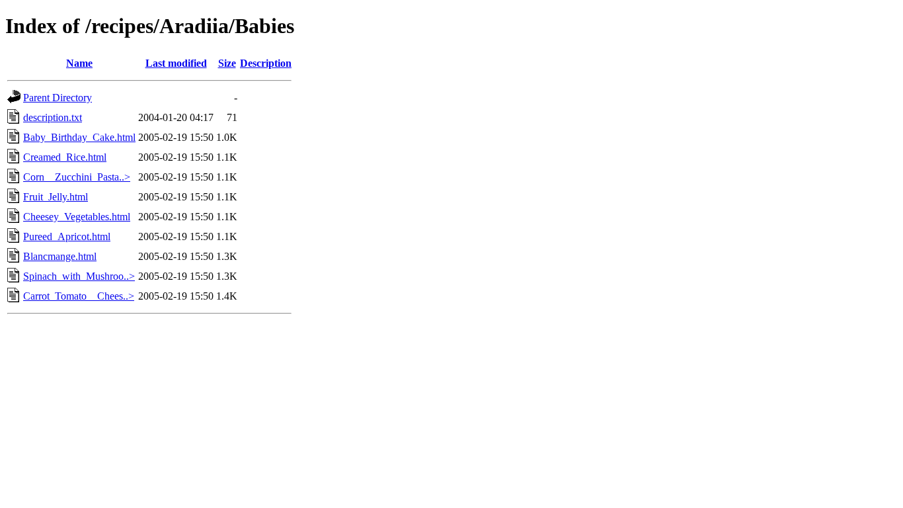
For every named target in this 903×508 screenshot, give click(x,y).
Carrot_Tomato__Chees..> (78, 296)
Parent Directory (57, 97)
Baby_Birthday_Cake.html (79, 137)
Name (79, 63)
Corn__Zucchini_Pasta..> (76, 177)
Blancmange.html (60, 256)
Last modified (176, 63)
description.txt (52, 117)
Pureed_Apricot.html (66, 236)
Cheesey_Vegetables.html (76, 216)
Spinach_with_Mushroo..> (79, 276)
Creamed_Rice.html (64, 157)
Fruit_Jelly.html (55, 196)
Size (227, 63)
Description (266, 63)
